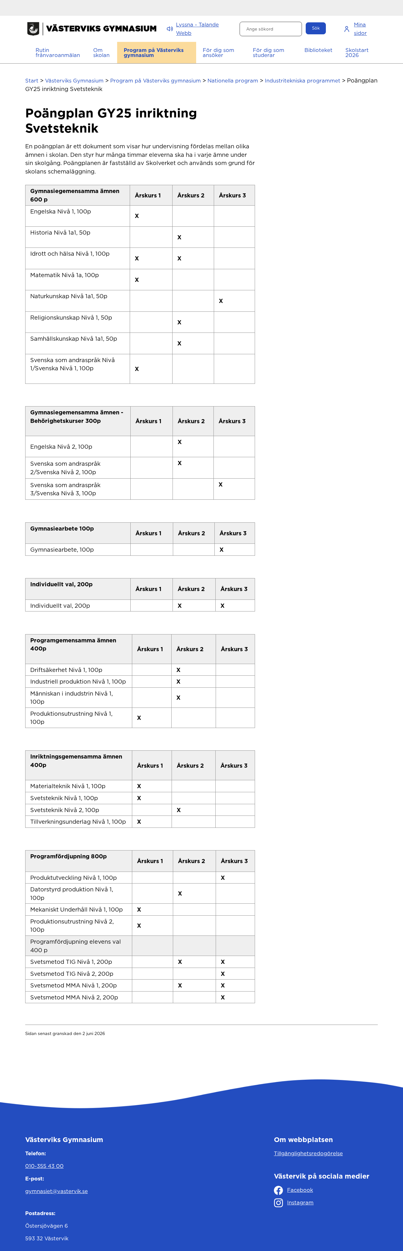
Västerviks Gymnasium (74, 80)
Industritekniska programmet (302, 80)
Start (31, 80)
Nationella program (232, 80)
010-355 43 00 (44, 1166)
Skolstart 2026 (357, 53)
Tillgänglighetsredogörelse (308, 1153)
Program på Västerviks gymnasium (155, 80)
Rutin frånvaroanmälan (58, 53)
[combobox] (271, 29)
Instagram (300, 1202)
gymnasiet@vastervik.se (56, 1191)
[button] (102, 52)
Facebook (300, 1190)
